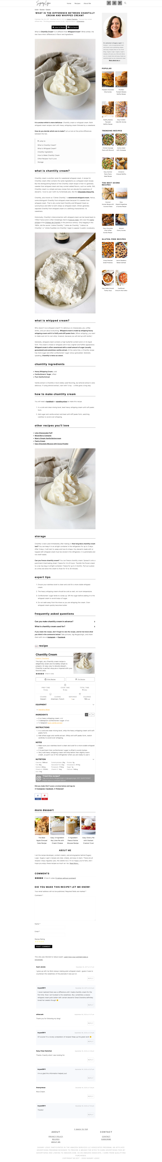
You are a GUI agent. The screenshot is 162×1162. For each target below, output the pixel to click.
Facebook (61, 637)
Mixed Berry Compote (43, 435)
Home (69, 3)
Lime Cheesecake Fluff (43, 433)
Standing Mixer (44, 710)
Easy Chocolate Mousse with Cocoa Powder (51, 444)
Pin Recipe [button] (81, 679)
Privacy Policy (56, 1136)
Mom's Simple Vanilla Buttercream (48, 438)
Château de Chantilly (53, 222)
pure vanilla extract (55, 723)
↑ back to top (81, 1129)
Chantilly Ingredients (45, 152)
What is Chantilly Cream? (47, 145)
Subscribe (106, 1139)
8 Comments (80, 21)
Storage (40, 162)
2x (89, 714)
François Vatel (73, 220)
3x (93, 714)
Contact (106, 1136)
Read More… (74, 863)
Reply (90, 978)
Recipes (77, 3)
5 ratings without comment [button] (66, 878)
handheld (49, 401)
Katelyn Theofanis (42, 658)
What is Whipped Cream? (47, 148)
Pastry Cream (40, 441)
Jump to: (42, 141)
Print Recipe (73, 27)
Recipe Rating (40, 939)
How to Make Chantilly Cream (49, 155)
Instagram (51, 637)
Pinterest (59, 789)
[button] (36, 674)
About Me (87, 3)
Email (37, 931)
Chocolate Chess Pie (86, 192)
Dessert (48, 9)
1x (86, 714)
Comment (39, 895)
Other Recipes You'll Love (47, 159)
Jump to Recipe (59, 27)
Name (37, 924)
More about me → (114, 60)
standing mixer (61, 401)
